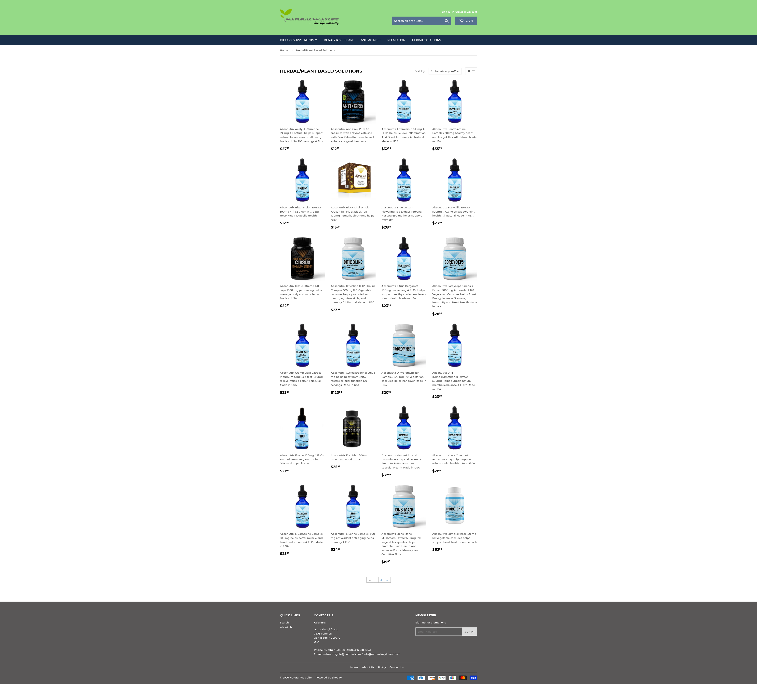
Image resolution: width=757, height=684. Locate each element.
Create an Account (466, 11)
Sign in (446, 11)
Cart (469, 20)
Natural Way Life (301, 677)
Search (284, 622)
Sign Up (469, 631)
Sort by (420, 71)
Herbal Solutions (426, 40)
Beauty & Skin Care (339, 40)
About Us (286, 627)
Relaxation (396, 40)
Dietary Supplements (297, 40)
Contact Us (397, 667)
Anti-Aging (369, 40)
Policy (382, 667)
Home (284, 50)
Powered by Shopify (328, 677)
